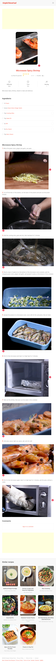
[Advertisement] (28, 19)
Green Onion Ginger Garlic (15, 108)
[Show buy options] (52, 113)
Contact (36, 658)
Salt (7, 123)
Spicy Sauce (9, 134)
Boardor (37, 660)
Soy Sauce (9, 129)
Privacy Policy (20, 658)
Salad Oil (8, 118)
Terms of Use (29, 658)
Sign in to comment (28, 526)
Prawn (7, 103)
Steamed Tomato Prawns (28, 617)
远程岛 (41, 660)
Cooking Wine (10, 113)
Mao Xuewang (46, 588)
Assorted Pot (10, 617)
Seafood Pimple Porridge (10, 588)
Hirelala (32, 660)
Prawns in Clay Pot (28, 647)
